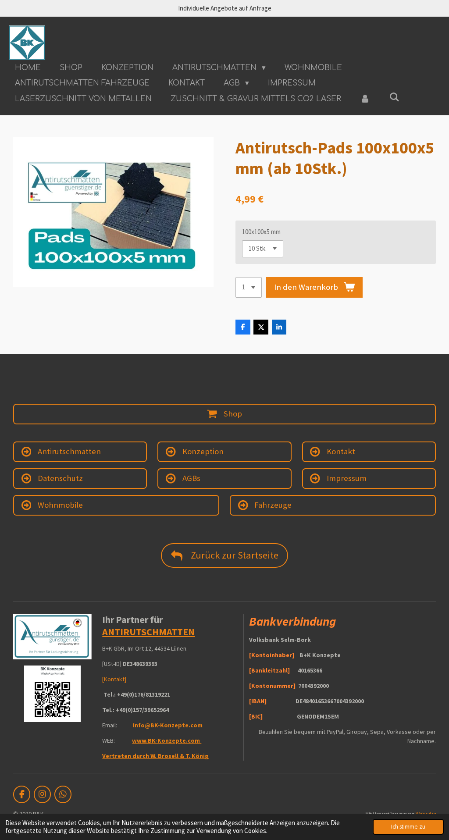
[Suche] (394, 97)
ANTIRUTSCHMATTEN (148, 632)
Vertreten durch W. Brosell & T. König (155, 756)
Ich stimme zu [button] (408, 826)
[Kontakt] (114, 679)
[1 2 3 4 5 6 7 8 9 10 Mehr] (248, 287)
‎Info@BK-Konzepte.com (167, 725)
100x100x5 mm (261, 232)
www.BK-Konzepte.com (166, 740)
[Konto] (365, 99)
